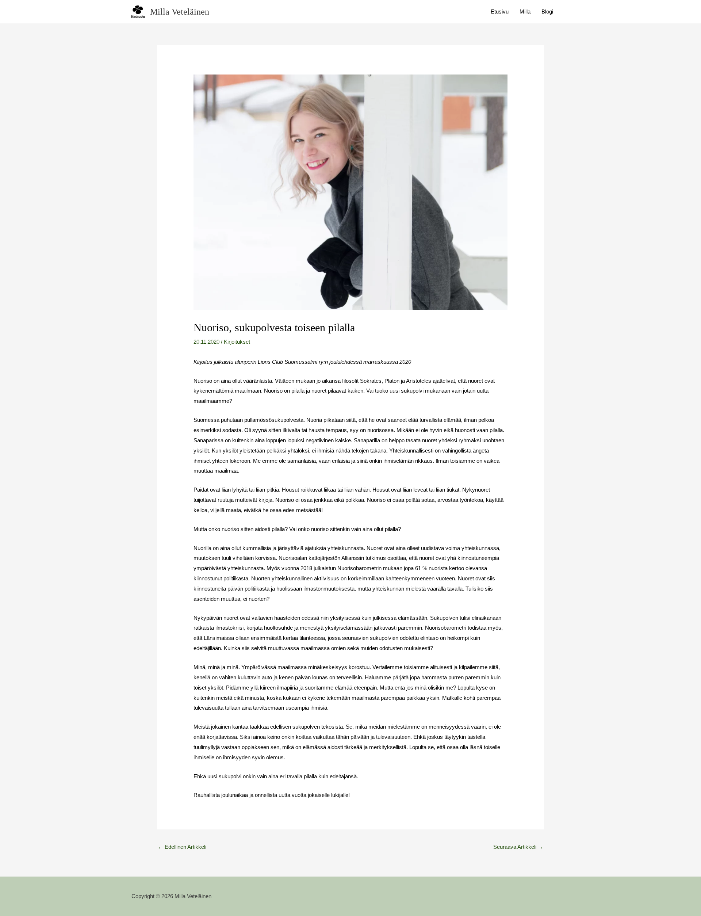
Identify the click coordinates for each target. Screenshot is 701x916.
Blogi (547, 11)
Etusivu (500, 11)
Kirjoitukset (237, 342)
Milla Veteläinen (179, 11)
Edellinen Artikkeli (182, 847)
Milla (525, 11)
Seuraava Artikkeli (518, 847)
